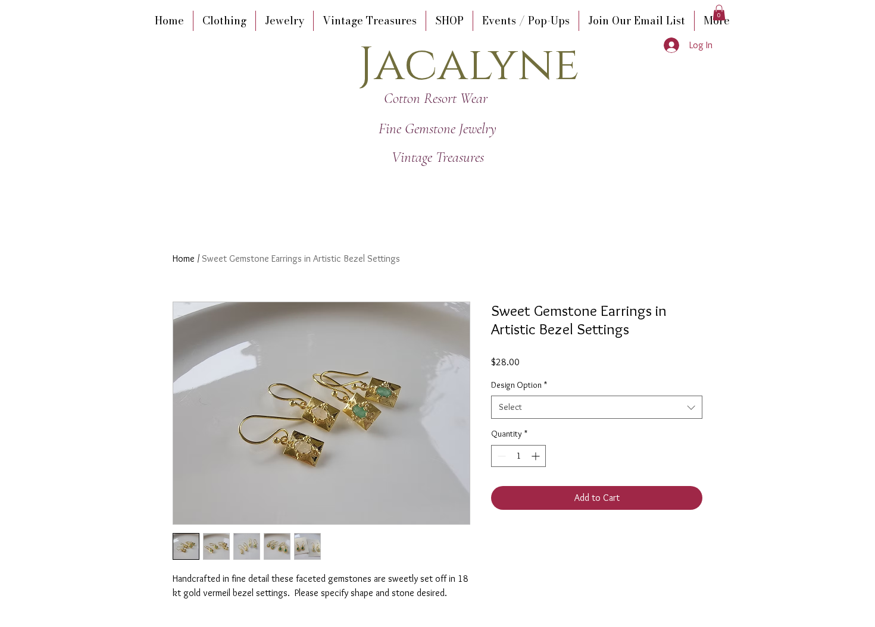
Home (184, 258)
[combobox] (596, 407)
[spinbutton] (518, 456)
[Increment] (536, 456)
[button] (719, 12)
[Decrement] (500, 456)
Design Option (519, 385)
